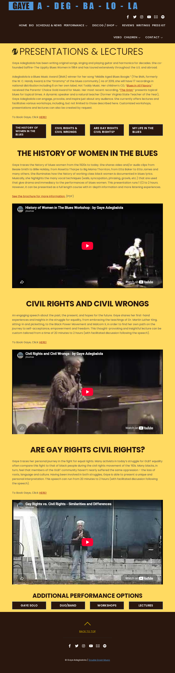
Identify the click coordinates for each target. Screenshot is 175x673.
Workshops (106, 605)
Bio (31, 25)
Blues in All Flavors (139, 86)
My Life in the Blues (142, 130)
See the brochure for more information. (38, 196)
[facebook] (128, 16)
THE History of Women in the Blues (27, 131)
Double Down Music (99, 659)
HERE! (43, 117)
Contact (152, 37)
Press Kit (159, 25)
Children (130, 37)
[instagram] (142, 16)
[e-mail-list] (156, 16)
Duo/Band (68, 605)
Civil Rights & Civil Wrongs (66, 130)
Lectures (146, 605)
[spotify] (163, 16)
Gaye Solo (29, 605)
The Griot (126, 90)
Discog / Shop (103, 25)
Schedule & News (49, 25)
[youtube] (149, 16)
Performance (74, 25)
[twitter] (135, 16)
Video (117, 37)
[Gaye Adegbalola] (74, 8)
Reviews (128, 25)
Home (23, 25)
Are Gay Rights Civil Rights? (106, 130)
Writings (143, 25)
